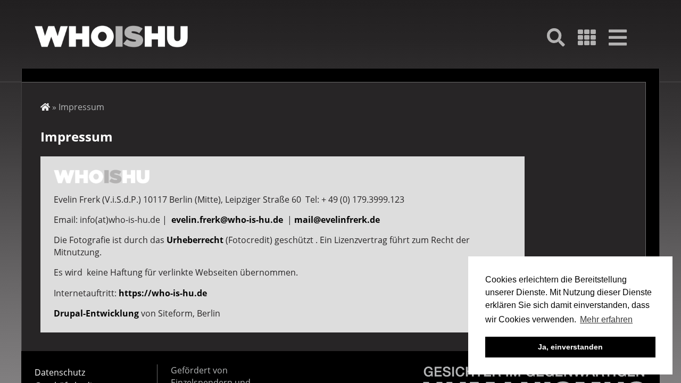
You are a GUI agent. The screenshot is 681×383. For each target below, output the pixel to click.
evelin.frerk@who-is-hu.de (227, 220)
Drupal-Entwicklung (96, 313)
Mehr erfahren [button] (606, 319)
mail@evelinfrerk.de (337, 220)
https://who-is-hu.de (163, 293)
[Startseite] (111, 36)
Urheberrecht (195, 240)
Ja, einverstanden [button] (570, 347)
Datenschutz (60, 372)
